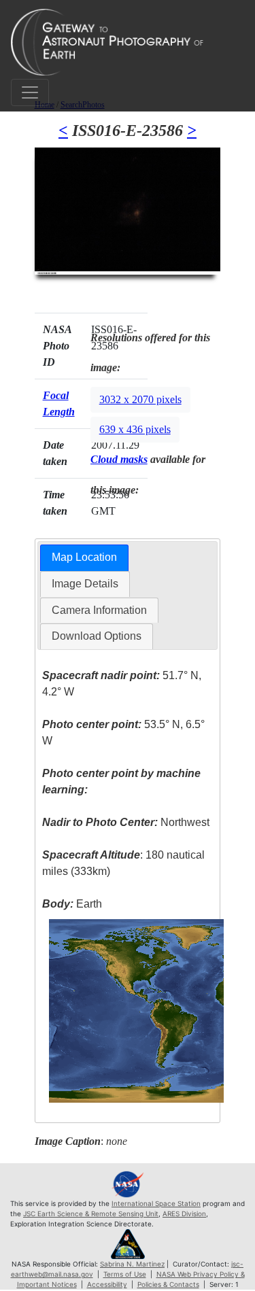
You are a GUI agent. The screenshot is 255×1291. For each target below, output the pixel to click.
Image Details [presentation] (85, 583)
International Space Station (156, 1203)
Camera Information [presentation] (99, 610)
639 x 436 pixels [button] (135, 429)
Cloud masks (119, 459)
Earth (72, 904)
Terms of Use (124, 1274)
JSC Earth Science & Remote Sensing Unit (90, 1213)
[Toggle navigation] (30, 92)
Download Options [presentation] (96, 636)
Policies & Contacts (168, 1284)
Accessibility (107, 1284)
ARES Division (184, 1213)
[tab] (84, 558)
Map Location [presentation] (84, 557)
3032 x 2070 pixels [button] (140, 399)
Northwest (125, 822)
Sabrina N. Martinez (132, 1264)
